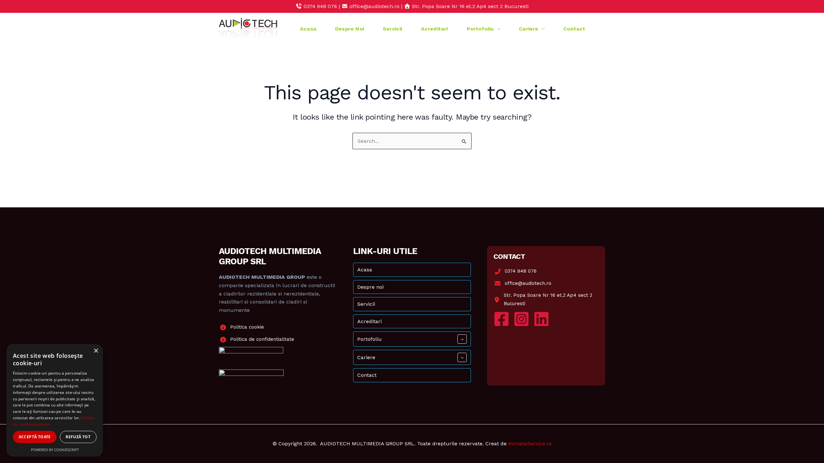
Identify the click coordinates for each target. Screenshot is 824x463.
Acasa (308, 29)
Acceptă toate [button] (35, 437)
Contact (574, 29)
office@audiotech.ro (528, 283)
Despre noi (349, 29)
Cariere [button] (528, 29)
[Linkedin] (541, 319)
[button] (497, 29)
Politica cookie (247, 327)
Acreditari (434, 29)
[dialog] (54, 400)
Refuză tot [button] (78, 437)
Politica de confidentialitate (262, 339)
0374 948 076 (521, 271)
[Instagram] (521, 319)
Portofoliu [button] (480, 29)
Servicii (392, 29)
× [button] (95, 351)
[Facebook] (501, 319)
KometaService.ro (530, 443)
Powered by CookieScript (55, 449)
